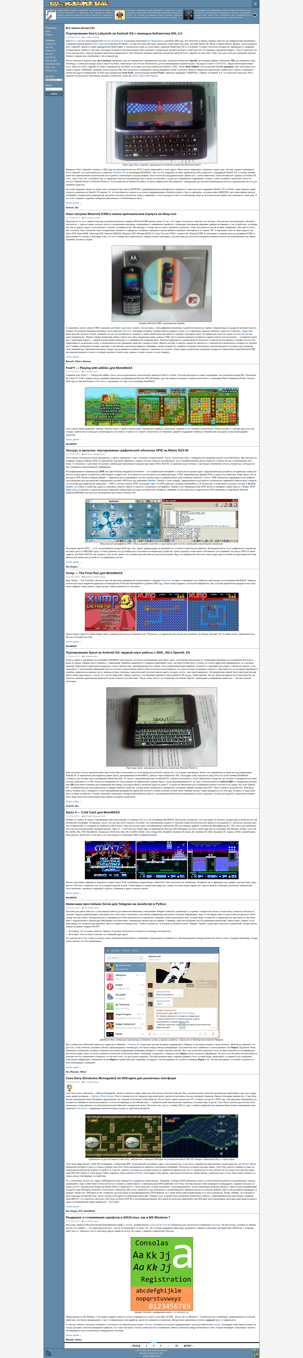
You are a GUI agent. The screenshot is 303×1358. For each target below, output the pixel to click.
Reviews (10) (51, 71)
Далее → (189, 1345)
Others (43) (50, 67)
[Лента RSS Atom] (48, 1353)
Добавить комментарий (94, 454)
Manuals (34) (51, 61)
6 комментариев (91, 37)
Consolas (128, 1225)
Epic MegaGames (155, 41)
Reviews (87, 361)
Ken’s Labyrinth (78, 41)
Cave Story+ (82, 1108)
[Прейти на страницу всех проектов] (254, 15)
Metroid (245, 1164)
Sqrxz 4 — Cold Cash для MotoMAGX (93, 812)
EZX (81, 1211)
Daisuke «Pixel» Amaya (102, 1096)
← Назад (134, 1345)
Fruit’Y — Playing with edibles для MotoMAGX (99, 368)
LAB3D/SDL (220, 63)
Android (70, 207)
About (47, 31)
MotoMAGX (71, 444)
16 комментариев (92, 218)
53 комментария (91, 908)
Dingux (74, 567)
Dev (77, 207)
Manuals (70, 361)
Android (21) (50, 44)
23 (176, 1345)
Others (78, 361)
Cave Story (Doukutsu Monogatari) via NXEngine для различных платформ (121, 1078)
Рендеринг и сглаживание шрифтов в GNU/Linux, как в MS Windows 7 (118, 1217)
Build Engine (98, 44)
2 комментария (91, 371)
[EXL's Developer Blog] (79, 4)
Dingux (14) (50, 50)
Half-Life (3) (50, 57)
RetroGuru (100, 381)
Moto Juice (155, 1356)
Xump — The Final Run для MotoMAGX (94, 573)
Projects (48, 35)
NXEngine (138, 1173)
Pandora (154, 76)
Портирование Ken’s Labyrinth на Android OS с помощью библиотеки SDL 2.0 (124, 33)
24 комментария (91, 1082)
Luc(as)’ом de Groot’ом (159, 1225)
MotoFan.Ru (134, 1044)
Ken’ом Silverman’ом (113, 41)
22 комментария (91, 1221)
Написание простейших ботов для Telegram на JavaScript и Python (116, 904)
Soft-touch (126, 331)
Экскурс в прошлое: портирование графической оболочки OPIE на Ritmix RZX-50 (127, 450)
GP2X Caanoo (138, 76)
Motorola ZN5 (119, 172)
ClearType (215, 1225)
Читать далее (74, 203)
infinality (148, 1324)
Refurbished (242, 334)
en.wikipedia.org (181, 1312)
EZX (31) (49, 54)
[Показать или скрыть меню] (255, 4)
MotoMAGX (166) (52, 64)
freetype (216, 1324)
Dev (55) (49, 47)
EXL (161, 1353)
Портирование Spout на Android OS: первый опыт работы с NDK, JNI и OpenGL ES (128, 652)
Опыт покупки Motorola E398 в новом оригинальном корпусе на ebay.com (121, 214)
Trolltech (207, 477)
